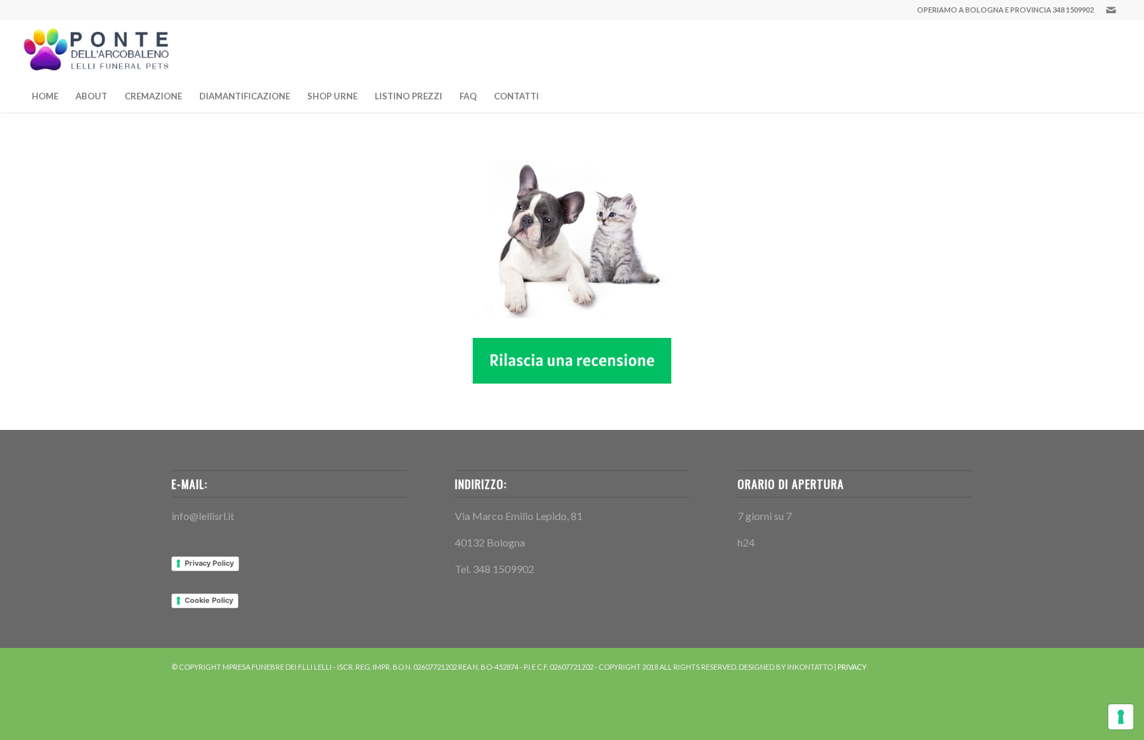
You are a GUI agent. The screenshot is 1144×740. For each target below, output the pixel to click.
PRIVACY (852, 666)
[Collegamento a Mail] (1111, 10)
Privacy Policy (209, 563)
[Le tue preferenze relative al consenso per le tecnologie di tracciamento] (1120, 716)
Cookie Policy (209, 600)
